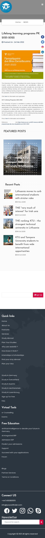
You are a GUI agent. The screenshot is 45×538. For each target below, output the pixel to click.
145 (5, 162)
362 (6, 191)
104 (29, 155)
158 (29, 162)
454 (10, 204)
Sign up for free (8, 396)
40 (10, 148)
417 (8, 199)
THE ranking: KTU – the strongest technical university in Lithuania (28, 224)
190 (21, 167)
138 (25, 160)
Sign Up (39, 295)
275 (12, 179)
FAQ (3, 401)
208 (21, 170)
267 (30, 177)
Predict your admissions (12, 444)
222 (14, 172)
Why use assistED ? (10, 346)
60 (14, 150)
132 (14, 160)
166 (10, 165)
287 (34, 179)
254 (6, 177)
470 (6, 206)
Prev (11, 157)
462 (25, 204)
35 (34, 145)
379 (5, 194)
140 (29, 160)
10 (21, 143)
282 (25, 179)
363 (8, 191)
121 (27, 157)
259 (16, 177)
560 (6, 218)
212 (29, 170)
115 (16, 157)
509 (12, 211)
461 (23, 204)
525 (8, 213)
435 (8, 201)
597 (8, 223)
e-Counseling (7, 412)
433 (5, 201)
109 (5, 157)
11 (23, 143)
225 (19, 172)
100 (21, 155)
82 (21, 153)
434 (6, 201)
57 (8, 150)
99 (19, 155)
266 (29, 177)
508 (10, 211)
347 (12, 189)
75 (8, 153)
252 (36, 174)
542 (6, 216)
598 (10, 223)
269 (34, 177)
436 (10, 201)
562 (10, 218)
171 (19, 165)
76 (10, 153)
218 (6, 172)
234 (36, 172)
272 (6, 179)
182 (6, 167)
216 (36, 170)
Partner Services (9, 473)
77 (12, 153)
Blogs (4, 468)
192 (25, 167)
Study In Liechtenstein (11, 388)
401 (12, 196)
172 (21, 165)
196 (32, 167)
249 (30, 174)
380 (6, 194)
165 (8, 165)
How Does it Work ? (10, 351)
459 (19, 204)
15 (30, 143)
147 (8, 162)
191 (23, 167)
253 (5, 177)
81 (19, 153)
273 (8, 179)
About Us (6, 325)
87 (30, 153)
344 (6, 189)
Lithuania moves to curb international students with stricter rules (28, 194)
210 (25, 170)
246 (25, 174)
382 (10, 194)
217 (5, 172)
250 (32, 174)
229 (27, 172)
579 (8, 221)
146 (6, 162)
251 (34, 174)
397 (5, 196)
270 (36, 177)
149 (12, 162)
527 (12, 213)
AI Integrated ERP (9, 435)
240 (14, 174)
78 (14, 153)
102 (25, 155)
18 (36, 143)
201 (8, 170)
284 (29, 179)
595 (5, 223)
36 (36, 145)
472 (10, 206)
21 (8, 145)
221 (12, 172)
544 (10, 216)
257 (12, 177)
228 (25, 172)
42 (14, 148)
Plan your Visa (8, 363)
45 (19, 148)
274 (10, 179)
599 (12, 223)
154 (21, 162)
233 (34, 172)
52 (32, 148)
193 (27, 167)
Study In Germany (9, 375)
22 (10, 145)
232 (32, 172)
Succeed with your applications (15, 452)
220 (10, 172)
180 (36, 165)
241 (16, 174)
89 (34, 153)
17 (34, 143)
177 (30, 165)
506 (6, 211)
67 (27, 150)
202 (10, 170)
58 (10, 150)
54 (36, 148)
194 (29, 167)
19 (5, 145)
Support (5, 448)
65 (23, 150)
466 (32, 204)
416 (6, 199)
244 (21, 174)
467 (34, 204)
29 (23, 145)
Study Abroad (8, 338)
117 (19, 157)
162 (36, 162)
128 (6, 160)
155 (23, 162)
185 (12, 167)
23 (12, 145)
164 (6, 165)
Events (4, 417)
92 (6, 155)
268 (32, 177)
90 (36, 153)
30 (25, 145)
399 (8, 196)
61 (16, 150)
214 (32, 170)
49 (27, 148)
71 (34, 150)
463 (27, 204)
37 (5, 148)
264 (25, 177)
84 (25, 153)
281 (23, 179)
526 (10, 213)
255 (8, 177)
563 (12, 218)
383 (12, 194)
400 (10, 196)
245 (23, 174)
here (6, 96)
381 (8, 194)
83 (23, 153)
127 (5, 160)
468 (36, 204)
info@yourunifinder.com (12, 505)
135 (19, 160)
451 (5, 204)
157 (27, 162)
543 (8, 216)
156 (25, 162)
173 (23, 165)
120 (25, 157)
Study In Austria (8, 384)
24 (14, 145)
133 (16, 160)
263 (23, 177)
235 (5, 174)
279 (19, 179)
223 (16, 172)
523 (5, 213)
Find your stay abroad (11, 359)
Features (5, 329)
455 (12, 204)
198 (36, 167)
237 (8, 174)
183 (8, 167)
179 (34, 165)
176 (29, 165)
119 (23, 157)
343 (5, 189)
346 (10, 189)
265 (27, 177)
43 (16, 148)
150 (14, 162)
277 (16, 179)
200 (6, 170)
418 (10, 199)
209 (23, 170)
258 (14, 177)
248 (29, 174)
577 (5, 221)
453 (8, 204)
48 (25, 148)
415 (5, 199)
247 (27, 174)
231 (30, 172)
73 (5, 153)
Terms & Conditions (10, 477)
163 (5, 165)
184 (10, 167)
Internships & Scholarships (13, 355)
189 (19, 167)
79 (16, 153)
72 (36, 150)
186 (14, 167)
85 (27, 153)
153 (19, 162)
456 (14, 204)
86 (29, 153)
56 (6, 150)
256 (10, 177)
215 (34, 170)
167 (12, 165)
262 (21, 177)
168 (14, 165)
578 (6, 221)
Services (5, 334)
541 (5, 216)
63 (19, 150)
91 (5, 155)
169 (16, 165)
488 (6, 208)
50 (29, 148)
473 (12, 206)
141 (30, 160)
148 (10, 162)
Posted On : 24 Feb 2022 (13, 42)
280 (21, 179)
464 (29, 204)
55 (5, 150)
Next (34, 157)
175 (27, 165)
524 (6, 213)
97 (16, 155)
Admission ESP (8, 440)
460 (21, 204)
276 (14, 179)
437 (12, 201)
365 (12, 191)
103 (27, 155)
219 (8, 172)
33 (30, 145)
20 (6, 145)
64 (21, 150)
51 (30, 148)
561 (8, 218)
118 (21, 157)
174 (25, 165)
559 (5, 218)
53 (34, 148)
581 (12, 221)
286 (32, 179)
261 (19, 177)
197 (34, 167)
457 (16, 204)
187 (16, 167)
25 (16, 145)
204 (14, 170)
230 (29, 172)
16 (32, 143)
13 (27, 143)
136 (21, 160)
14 (29, 143)
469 (5, 206)
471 (8, 206)
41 (12, 148)
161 (34, 162)
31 (27, 145)
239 (12, 174)
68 (29, 150)
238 (10, 174)
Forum (4, 457)
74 (6, 153)
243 (19, 174)
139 (27, 160)
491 (12, 208)
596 (6, 223)
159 (30, 162)
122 (29, 157)
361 (5, 191)
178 (32, 165)
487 (5, 208)
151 (16, 162)
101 (23, 155)
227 (23, 172)
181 (5, 167)
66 (25, 150)
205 (16, 170)
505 (5, 211)
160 (32, 162)
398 (6, 196)
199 (5, 170)
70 (32, 150)
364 (10, 191)
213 (30, 170)
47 (23, 148)
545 (12, 216)
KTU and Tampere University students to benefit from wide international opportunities (27, 244)
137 (23, 160)
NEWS (25, 22)
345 (8, 189)
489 (8, 208)
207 (19, 170)
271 (5, 179)
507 (8, 211)
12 (25, 143)
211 (27, 170)
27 (19, 145)
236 (6, 174)
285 (30, 179)
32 (29, 145)
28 (21, 145)
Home (18, 22)
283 (27, 179)
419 (12, 199)
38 (6, 148)
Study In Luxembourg (11, 392)
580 (10, 221)
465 (30, 204)
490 (10, 208)
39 (8, 148)
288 (36, 179)
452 (6, 204)
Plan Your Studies (9, 342)
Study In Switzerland (10, 379)
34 (32, 145)
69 (30, 150)
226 (21, 172)
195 (30, 167)
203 (12, 170)
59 (12, 150)
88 (32, 153)
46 (21, 148)
